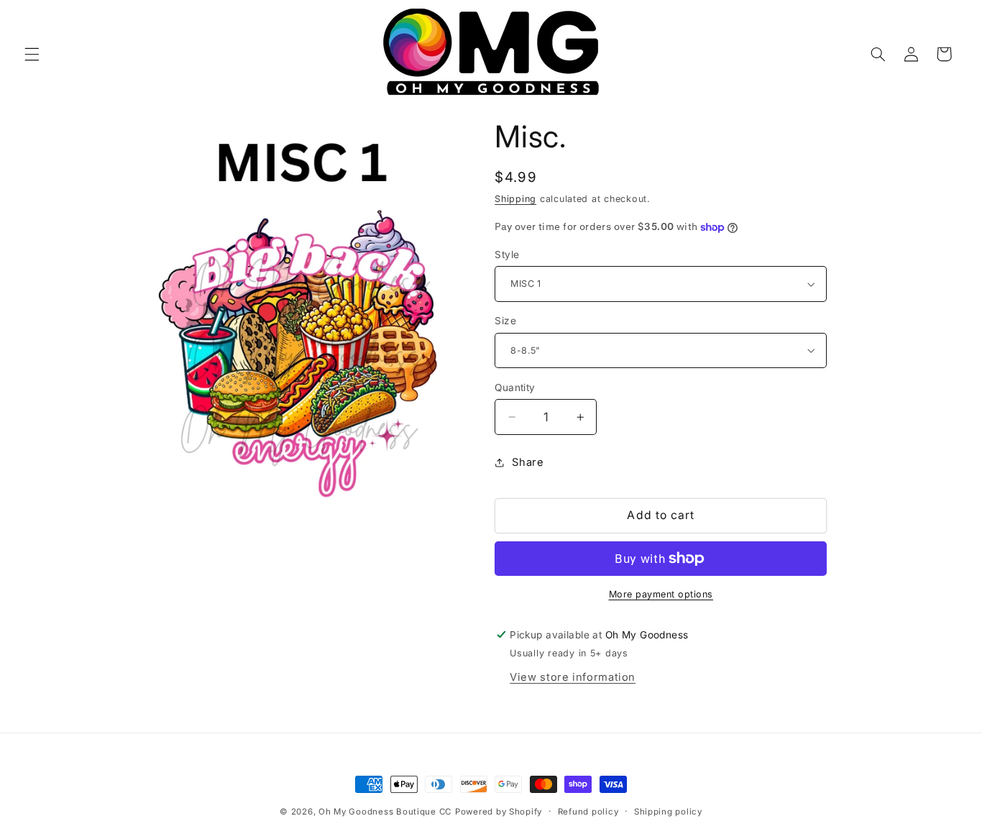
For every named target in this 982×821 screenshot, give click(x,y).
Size (505, 320)
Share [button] (527, 462)
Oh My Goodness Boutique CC (384, 812)
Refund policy (588, 812)
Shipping (515, 198)
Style (507, 254)
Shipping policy (668, 812)
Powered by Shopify (498, 812)
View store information (572, 677)
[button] (31, 53)
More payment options (661, 594)
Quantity (515, 387)
